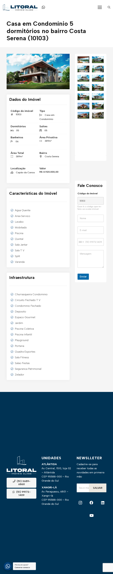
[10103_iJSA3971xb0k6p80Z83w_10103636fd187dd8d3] (83, 59)
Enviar (83, 276)
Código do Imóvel (88, 193)
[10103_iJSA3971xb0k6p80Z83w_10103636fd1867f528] (98, 59)
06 (17, 141)
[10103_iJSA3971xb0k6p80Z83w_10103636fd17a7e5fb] (83, 96)
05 (17, 130)
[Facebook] (91, 502)
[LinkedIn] (102, 502)
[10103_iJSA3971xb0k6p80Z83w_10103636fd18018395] (38, 71)
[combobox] (81, 241)
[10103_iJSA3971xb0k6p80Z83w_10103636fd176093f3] (98, 106)
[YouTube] (91, 515)
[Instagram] (80, 502)
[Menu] (100, 7)
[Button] (43, 7)
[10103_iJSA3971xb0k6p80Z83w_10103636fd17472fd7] (83, 115)
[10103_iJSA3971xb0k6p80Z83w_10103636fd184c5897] (83, 69)
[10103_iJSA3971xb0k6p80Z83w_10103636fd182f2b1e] (98, 69)
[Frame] (20, 7)
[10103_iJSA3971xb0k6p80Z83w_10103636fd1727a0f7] (98, 115)
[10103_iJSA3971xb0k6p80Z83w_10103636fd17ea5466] (83, 87)
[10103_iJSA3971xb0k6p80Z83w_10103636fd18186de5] (83, 78)
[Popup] (109, 7)
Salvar (97, 487)
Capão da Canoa (25, 172)
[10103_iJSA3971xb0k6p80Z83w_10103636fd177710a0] (83, 106)
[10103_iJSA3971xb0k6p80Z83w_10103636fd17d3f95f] (98, 87)
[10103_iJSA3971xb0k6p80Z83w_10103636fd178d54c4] (98, 96)
